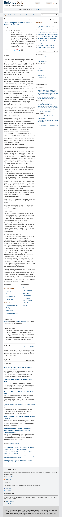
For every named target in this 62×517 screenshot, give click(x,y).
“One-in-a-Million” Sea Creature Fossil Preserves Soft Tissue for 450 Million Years (48, 90)
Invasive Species (10, 296)
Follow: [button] (37, 3)
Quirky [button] (35, 15)
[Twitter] (14, 50)
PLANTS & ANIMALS (40, 54)
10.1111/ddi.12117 (24, 341)
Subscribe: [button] (48, 3)
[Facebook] (12, 50)
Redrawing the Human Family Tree (46, 45)
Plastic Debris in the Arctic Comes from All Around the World (19, 405)
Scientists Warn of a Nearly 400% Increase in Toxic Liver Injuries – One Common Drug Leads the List (19, 448)
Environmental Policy (12, 305)
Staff (17, 508)
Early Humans (41, 75)
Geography (40, 70)
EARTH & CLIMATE (40, 63)
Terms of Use (52, 508)
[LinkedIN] (19, 50)
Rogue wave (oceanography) (27, 299)
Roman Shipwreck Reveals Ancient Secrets (48, 30)
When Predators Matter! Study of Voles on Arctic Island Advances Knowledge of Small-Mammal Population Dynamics (17, 430)
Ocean (25, 288)
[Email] (22, 50)
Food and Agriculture (43, 56)
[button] (50, 19)
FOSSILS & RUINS (40, 73)
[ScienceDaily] (13, 2)
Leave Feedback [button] (10, 501)
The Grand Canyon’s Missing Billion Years (48, 36)
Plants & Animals (9, 288)
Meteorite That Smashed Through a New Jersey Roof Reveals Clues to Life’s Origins (48, 107)
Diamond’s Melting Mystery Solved (46, 47)
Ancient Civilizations (42, 80)
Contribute (22, 508)
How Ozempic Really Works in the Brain (47, 41)
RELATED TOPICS (8, 284)
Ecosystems (9, 310)
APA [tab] (25, 347)
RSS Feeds (8, 479)
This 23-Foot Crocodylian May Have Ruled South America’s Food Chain (48, 94)
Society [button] (28, 15)
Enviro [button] (21, 15)
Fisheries (8, 291)
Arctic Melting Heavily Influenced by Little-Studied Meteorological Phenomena (18, 368)
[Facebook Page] (41, 3)
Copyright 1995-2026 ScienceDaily (13, 510)
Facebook (8, 488)
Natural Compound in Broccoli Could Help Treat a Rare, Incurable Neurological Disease (19, 457)
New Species (9, 299)
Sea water (26, 293)
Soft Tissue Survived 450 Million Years (47, 38)
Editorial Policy (43, 508)
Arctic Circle (26, 308)
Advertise (28, 508)
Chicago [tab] (31, 347)
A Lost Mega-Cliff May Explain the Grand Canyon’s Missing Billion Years (47, 103)
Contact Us (8, 503)
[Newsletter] (56, 3)
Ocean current (27, 295)
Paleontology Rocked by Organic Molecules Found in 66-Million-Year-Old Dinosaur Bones (47, 117)
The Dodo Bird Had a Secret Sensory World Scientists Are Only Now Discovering (48, 124)
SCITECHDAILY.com (14, 443)
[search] (56, 14)
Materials (6, 321)
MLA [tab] (20, 347)
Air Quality (40, 66)
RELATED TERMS (25, 284)
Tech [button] (15, 15)
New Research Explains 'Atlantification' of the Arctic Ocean (19, 392)
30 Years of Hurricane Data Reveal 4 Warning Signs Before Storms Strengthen (18, 452)
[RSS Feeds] (53, 3)
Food (39, 59)
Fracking (25, 303)
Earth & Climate (8, 302)
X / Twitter (8, 490)
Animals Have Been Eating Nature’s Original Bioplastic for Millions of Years (47, 97)
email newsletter (37, 9)
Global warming (27, 290)
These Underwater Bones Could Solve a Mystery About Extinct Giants (47, 110)
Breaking (39, 22)
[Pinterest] (17, 50)
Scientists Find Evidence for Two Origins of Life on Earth (48, 121)
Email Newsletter (10, 477)
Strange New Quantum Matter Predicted (47, 32)
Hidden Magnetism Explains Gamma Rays (48, 34)
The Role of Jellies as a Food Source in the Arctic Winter (18, 380)
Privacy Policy (35, 508)
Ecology (8, 308)
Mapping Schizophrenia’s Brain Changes (47, 43)
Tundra (25, 305)
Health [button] (9, 15)
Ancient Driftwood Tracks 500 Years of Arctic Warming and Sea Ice (19, 417)
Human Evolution (42, 77)
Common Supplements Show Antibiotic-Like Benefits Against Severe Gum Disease (18, 461)
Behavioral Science (42, 61)
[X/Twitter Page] (44, 3)
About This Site (10, 508)
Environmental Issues (12, 313)
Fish (7, 294)
